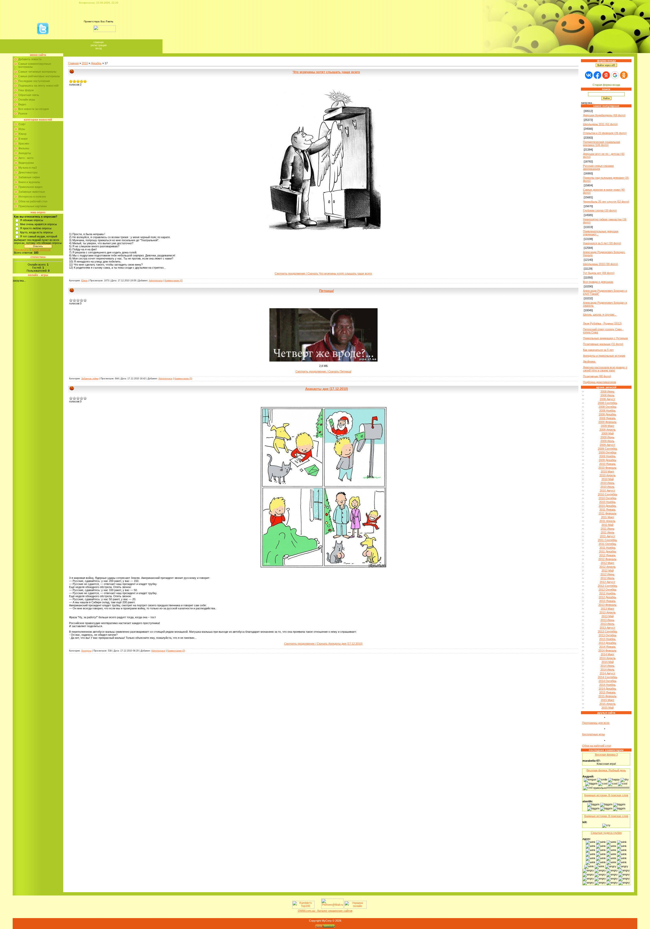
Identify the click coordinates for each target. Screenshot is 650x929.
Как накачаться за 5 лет (598, 349)
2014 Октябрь (607, 680)
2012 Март (607, 562)
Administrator (156, 280)
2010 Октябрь (607, 498)
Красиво (24, 143)
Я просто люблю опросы (36, 228)
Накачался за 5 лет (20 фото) (602, 243)
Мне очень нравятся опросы (38, 224)
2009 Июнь (607, 437)
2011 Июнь (607, 528)
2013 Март (607, 608)
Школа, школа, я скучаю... (599, 314)
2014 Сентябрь (607, 677)
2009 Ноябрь (607, 456)
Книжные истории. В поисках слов (606, 795)
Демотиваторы (28, 172)
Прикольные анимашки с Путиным (605, 338)
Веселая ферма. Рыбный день (606, 770)
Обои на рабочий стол (33, 201)
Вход (98, 48)
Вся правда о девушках (598, 281)
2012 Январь (607, 555)
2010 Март (607, 471)
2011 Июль (607, 532)
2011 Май (607, 524)
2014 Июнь (607, 665)
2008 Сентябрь (607, 402)
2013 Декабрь (607, 642)
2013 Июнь (607, 620)
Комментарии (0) (174, 280)
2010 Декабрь (607, 505)
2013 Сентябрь (607, 631)
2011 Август (607, 536)
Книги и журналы (29, 182)
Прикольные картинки (33, 206)
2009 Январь (607, 418)
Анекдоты (25, 153)
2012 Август (607, 581)
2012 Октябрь (607, 589)
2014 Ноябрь (607, 684)
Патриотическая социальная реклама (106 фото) (601, 143)
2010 (85, 63)
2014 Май (608, 661)
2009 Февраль (607, 421)
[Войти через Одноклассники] (624, 75)
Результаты (21, 249)
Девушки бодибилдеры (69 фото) (604, 115)
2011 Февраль (607, 513)
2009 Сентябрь (607, 448)
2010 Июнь (607, 482)
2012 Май (608, 570)
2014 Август (607, 673)
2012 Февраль (607, 559)
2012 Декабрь (607, 597)
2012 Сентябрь (607, 585)
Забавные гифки (29, 177)
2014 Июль (607, 669)
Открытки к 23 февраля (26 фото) (605, 133)
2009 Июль (607, 441)
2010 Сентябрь (607, 494)
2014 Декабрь (607, 688)
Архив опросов (41, 249)
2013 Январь (607, 600)
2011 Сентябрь (607, 540)
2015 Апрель (607, 703)
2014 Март (607, 654)
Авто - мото (26, 157)
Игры (22, 129)
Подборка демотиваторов (599, 382)
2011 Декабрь (607, 551)
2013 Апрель (607, 612)
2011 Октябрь (607, 543)
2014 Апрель (607, 658)
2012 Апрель (607, 566)
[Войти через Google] (615, 75)
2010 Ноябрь (607, 501)
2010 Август (607, 490)
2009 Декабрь (607, 460)
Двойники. (589, 361)
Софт (22, 124)
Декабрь (96, 63)
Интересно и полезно (32, 196)
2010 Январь (607, 463)
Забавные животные (32, 191)
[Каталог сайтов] (317, 907)
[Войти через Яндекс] (606, 75)
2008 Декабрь (607, 414)
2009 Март (607, 425)
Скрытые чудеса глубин (606, 832)
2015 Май (608, 707)
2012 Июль (607, 578)
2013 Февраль (607, 604)
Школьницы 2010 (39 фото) (600, 264)
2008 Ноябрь (607, 410)
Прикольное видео (30, 186)
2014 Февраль (607, 650)
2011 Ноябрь (607, 547)
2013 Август (607, 627)
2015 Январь (607, 692)
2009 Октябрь (607, 452)
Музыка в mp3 (28, 167)
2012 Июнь (607, 574)
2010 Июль (607, 486)
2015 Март (607, 700)
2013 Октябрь (607, 635)
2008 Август (607, 399)
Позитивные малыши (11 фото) (603, 344)
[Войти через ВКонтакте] (589, 75)
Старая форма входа (606, 84)
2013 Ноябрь (607, 639)
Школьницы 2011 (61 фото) (600, 124)
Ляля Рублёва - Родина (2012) (602, 323)
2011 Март (607, 517)
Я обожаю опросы (31, 220)
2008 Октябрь (607, 406)
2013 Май (608, 616)
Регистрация (99, 45)
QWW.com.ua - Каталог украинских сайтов (325, 910)
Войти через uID (606, 65)
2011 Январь (607, 509)
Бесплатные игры (593, 734)
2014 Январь (607, 646)
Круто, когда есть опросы (36, 232)
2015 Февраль (607, 696)
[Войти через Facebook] (597, 75)
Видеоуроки (26, 162)
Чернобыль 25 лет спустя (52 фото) (606, 201)
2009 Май (608, 433)
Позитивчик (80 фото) (597, 376)
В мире (23, 138)
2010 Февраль (607, 467)
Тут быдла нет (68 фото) (598, 272)
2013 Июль (607, 623)
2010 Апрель (607, 475)
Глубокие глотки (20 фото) (600, 210)
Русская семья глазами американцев (598, 167)
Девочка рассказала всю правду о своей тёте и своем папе (605, 369)
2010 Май (608, 479)
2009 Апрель (607, 429)
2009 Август (607, 444)
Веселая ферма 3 (606, 754)
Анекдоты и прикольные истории (604, 355)
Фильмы (24, 148)
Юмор (22, 133)
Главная (98, 42)
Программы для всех (596, 722)
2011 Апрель (607, 521)
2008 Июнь (607, 391)
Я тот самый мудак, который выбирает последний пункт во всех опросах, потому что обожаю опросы (38, 240)
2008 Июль (607, 395)
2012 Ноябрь (607, 593)
